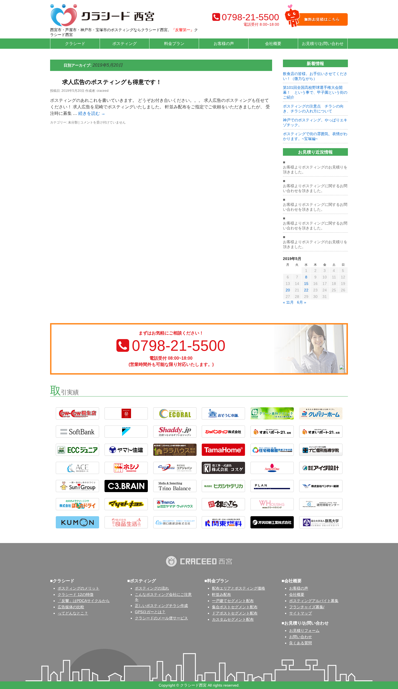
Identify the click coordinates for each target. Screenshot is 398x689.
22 (306, 290)
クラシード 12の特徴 (75, 594)
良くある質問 (300, 643)
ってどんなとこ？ (73, 613)
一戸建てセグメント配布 (233, 601)
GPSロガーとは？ (150, 612)
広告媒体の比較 (71, 607)
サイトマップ (300, 613)
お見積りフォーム (304, 630)
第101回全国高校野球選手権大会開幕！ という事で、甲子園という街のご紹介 (315, 92)
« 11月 (288, 302)
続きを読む (91, 113)
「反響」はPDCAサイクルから (84, 601)
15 (306, 283)
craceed (103, 91)
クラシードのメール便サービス (161, 618)
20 (288, 290)
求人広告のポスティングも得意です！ (112, 82)
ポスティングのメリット (78, 588)
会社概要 (296, 594)
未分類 (73, 122)
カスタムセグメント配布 (233, 619)
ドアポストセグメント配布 (234, 613)
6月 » (301, 302)
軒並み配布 (221, 594)
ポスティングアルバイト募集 (313, 601)
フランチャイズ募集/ (306, 607)
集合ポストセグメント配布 (234, 607)
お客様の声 (224, 43)
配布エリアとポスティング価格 (238, 588)
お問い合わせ (300, 637)
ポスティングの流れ (152, 588)
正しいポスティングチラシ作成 (161, 605)
